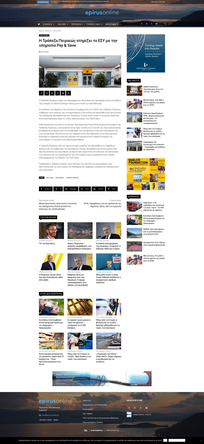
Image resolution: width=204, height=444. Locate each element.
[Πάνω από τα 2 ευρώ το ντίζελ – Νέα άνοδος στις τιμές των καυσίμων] (80, 341)
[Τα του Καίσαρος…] (51, 230)
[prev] (117, 2)
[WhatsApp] (52, 93)
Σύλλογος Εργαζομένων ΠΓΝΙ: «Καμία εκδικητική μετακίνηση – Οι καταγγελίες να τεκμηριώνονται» (153, 118)
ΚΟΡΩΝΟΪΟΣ (60, 178)
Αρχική (41, 31)
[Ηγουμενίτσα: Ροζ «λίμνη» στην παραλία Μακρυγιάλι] (134, 246)
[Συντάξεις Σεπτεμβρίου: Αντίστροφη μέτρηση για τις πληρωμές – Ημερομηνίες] (51, 307)
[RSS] (147, 24)
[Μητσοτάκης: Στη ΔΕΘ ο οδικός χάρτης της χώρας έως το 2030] (134, 104)
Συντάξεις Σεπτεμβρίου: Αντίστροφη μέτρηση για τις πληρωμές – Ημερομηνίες (51, 324)
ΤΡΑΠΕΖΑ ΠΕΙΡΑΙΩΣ (72, 178)
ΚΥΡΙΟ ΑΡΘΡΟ (43, 351)
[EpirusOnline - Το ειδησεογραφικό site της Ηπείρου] (102, 13)
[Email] (57, 93)
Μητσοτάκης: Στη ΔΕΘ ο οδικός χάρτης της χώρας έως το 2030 (154, 102)
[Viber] (68, 93)
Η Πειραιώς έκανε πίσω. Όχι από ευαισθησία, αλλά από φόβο (51, 277)
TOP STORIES (100, 317)
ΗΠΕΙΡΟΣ (71, 240)
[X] (151, 24)
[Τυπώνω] (63, 93)
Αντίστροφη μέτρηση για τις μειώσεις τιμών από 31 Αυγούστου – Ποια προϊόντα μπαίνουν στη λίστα (51, 359)
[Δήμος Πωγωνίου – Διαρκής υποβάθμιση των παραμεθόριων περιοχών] (80, 230)
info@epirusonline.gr (50, 415)
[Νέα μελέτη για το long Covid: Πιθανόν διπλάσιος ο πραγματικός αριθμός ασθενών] (108, 261)
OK (165, 440)
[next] (121, 2)
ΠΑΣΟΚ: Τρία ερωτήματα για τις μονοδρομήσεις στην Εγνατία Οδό (74, 1)
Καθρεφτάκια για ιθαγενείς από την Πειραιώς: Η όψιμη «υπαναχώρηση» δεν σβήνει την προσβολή (78, 279)
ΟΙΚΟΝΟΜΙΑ (57, 31)
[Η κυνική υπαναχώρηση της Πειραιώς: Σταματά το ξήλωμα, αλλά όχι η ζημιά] (108, 230)
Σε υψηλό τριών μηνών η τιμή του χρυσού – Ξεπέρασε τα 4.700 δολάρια (79, 324)
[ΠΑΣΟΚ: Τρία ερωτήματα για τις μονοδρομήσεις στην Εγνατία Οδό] (134, 233)
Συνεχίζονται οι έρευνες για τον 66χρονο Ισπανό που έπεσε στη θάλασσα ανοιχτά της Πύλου (77, 2)
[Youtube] (156, 24)
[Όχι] (201, 440)
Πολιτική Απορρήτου (176, 440)
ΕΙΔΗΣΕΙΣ (48, 31)
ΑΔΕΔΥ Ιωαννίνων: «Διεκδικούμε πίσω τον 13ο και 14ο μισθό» (153, 89)
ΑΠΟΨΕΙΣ (42, 240)
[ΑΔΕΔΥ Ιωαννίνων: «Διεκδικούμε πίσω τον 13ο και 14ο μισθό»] (134, 91)
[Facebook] (142, 24)
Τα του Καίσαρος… (47, 243)
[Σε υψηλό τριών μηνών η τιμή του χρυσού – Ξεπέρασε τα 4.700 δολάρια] (80, 307)
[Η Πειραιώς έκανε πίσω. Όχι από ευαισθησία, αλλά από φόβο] (51, 261)
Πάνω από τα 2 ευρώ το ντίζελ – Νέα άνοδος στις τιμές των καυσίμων (79, 356)
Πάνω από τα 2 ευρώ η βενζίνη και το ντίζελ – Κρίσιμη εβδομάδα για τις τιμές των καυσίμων (108, 324)
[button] (165, 24)
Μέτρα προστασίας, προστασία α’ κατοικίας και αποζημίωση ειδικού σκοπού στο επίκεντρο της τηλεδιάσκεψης (58, 206)
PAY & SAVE (49, 178)
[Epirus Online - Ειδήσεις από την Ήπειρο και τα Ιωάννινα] (58, 401)
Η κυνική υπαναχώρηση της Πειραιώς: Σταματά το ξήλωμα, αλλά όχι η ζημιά (108, 246)
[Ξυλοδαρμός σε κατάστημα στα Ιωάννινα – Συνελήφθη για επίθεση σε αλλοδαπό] (134, 146)
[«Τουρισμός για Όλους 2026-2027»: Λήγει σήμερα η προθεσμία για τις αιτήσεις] (108, 341)
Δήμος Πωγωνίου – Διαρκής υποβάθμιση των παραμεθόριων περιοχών (79, 246)
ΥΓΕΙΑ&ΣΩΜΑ (100, 272)
